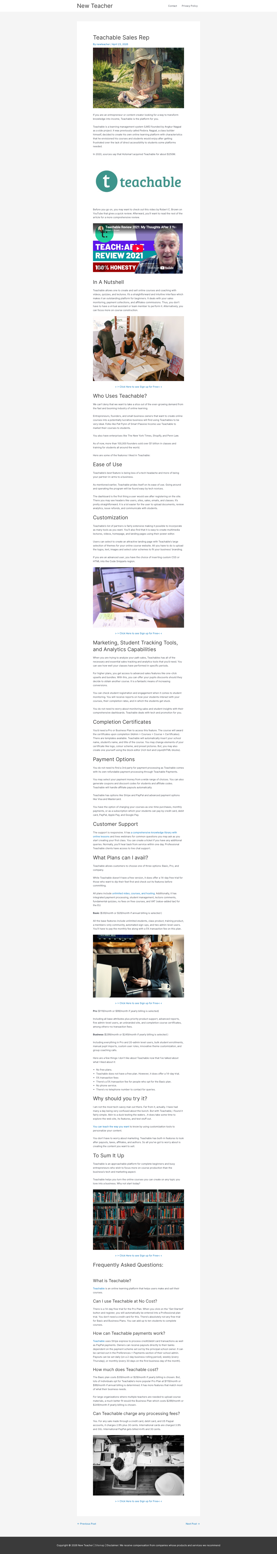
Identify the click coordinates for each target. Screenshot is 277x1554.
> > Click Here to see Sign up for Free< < (138, 386)
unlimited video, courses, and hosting (133, 893)
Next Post (193, 1523)
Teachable (99, 1288)
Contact (172, 5)
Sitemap (100, 1545)
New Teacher (95, 5)
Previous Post (86, 1523)
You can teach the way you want (111, 1126)
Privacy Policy (190, 5)
